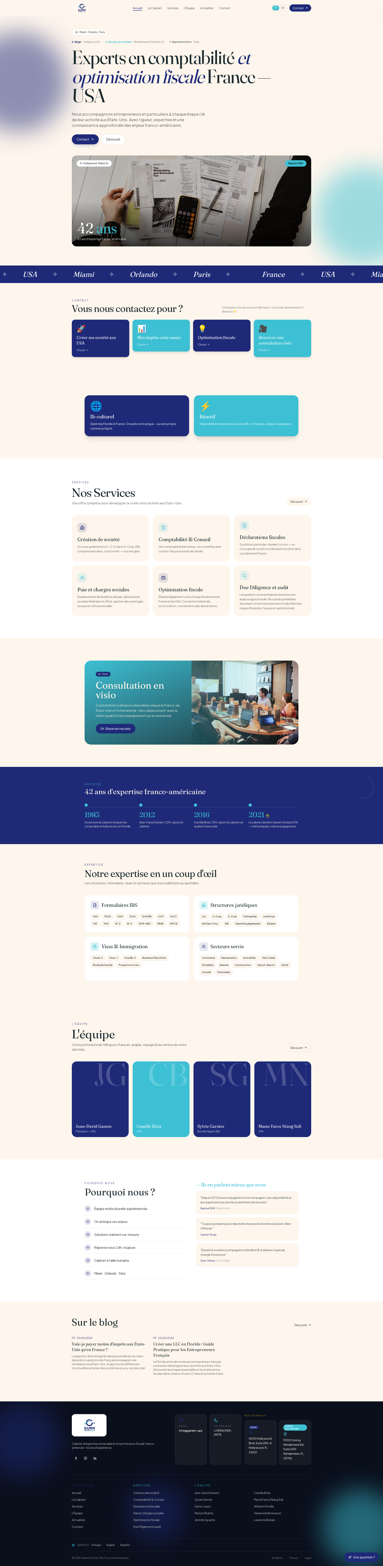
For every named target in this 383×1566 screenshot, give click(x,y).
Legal (308, 1557)
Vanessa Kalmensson (267, 1513)
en (282, 7)
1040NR (147, 916)
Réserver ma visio (118, 728)
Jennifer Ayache (205, 1520)
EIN (227, 923)
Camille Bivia (262, 1493)
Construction (243, 965)
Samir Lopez (203, 1506)
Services (172, 8)
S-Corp (232, 916)
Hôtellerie (207, 965)
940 (106, 923)
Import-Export (266, 965)
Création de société (146, 1493)
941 (95, 923)
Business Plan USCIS (154, 957)
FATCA (174, 923)
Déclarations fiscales (146, 1506)
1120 (95, 916)
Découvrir (113, 139)
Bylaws (271, 923)
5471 (161, 916)
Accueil (137, 8)
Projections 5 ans (129, 965)
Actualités (206, 8)
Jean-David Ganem (207, 1493)
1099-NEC (145, 923)
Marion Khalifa (204, 1513)
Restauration (229, 957)
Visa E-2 (98, 957)
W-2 (117, 923)
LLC (204, 916)
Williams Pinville (264, 1506)
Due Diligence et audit (147, 1526)
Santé (284, 965)
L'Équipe (189, 8)
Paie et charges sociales (148, 1513)
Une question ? (364, 1557)
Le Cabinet (155, 8)
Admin (278, 1557)
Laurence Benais (264, 1520)
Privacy (293, 1557)
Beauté (224, 965)
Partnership (250, 916)
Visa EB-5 (130, 957)
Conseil (206, 972)
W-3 (129, 923)
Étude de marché (102, 965)
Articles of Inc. (210, 923)
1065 (120, 916)
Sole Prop (269, 916)
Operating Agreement (248, 923)
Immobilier (249, 957)
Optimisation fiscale (146, 1520)
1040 (132, 916)
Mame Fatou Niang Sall (268, 1499)
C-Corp (217, 916)
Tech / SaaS (268, 957)
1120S (107, 916)
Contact (224, 8)
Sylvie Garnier (203, 1499)
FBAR (160, 923)
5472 (173, 916)
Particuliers (223, 972)
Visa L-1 (113, 957)
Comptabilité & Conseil (148, 1499)
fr (275, 7)
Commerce (208, 957)
